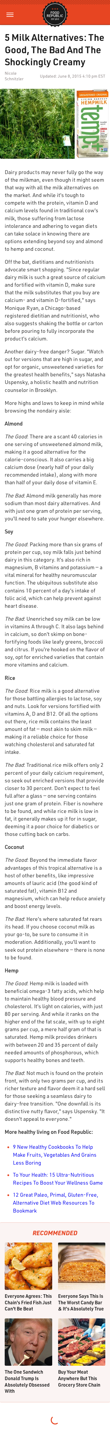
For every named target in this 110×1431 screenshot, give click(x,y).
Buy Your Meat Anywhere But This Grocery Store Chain (79, 1378)
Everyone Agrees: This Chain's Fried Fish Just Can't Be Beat (28, 1302)
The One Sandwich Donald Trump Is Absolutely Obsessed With (27, 1381)
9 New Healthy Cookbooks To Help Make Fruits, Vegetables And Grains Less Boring (55, 1154)
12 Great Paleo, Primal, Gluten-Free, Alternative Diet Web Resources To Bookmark (55, 1202)
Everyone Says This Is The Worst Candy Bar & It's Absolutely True (81, 1302)
